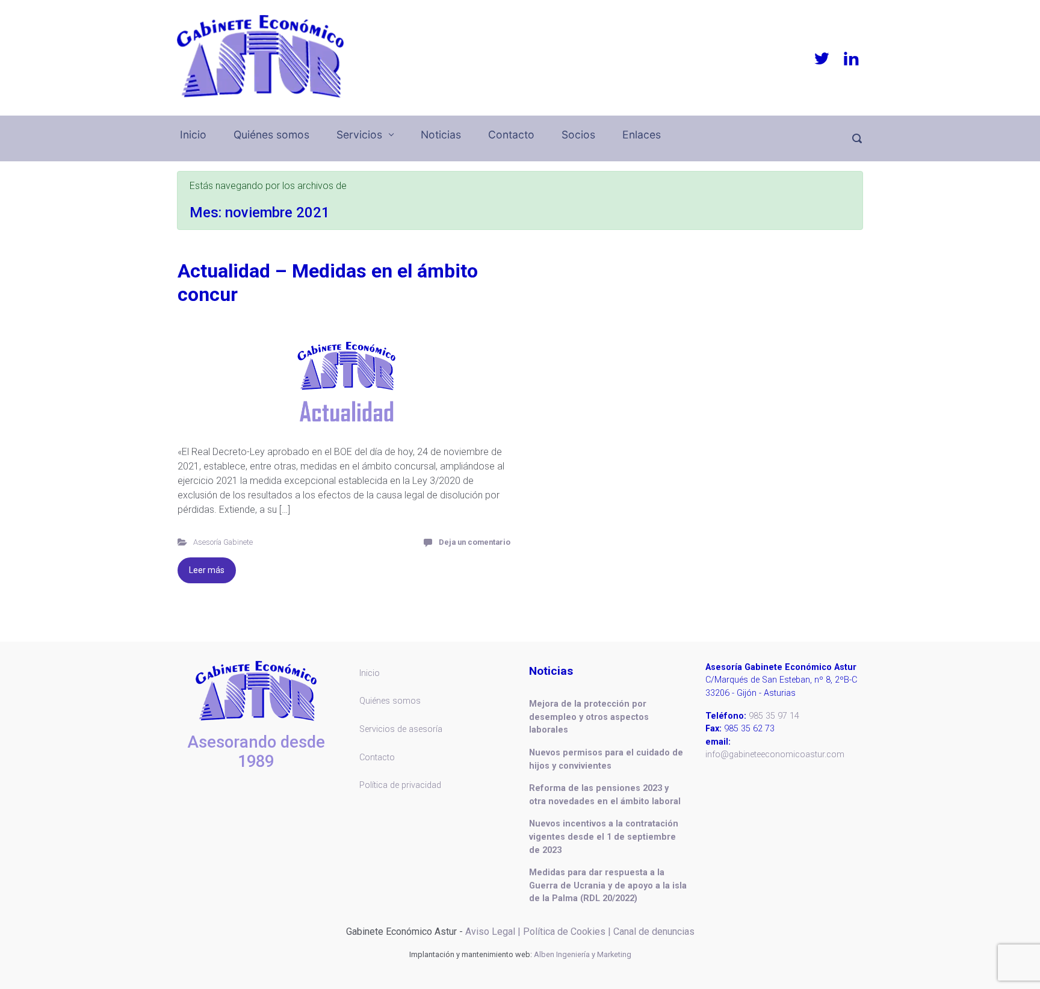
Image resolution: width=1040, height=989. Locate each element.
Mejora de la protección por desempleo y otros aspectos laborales (589, 717)
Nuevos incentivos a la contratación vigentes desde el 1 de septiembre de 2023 (603, 837)
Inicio (193, 134)
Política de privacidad (400, 785)
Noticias (441, 134)
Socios (578, 134)
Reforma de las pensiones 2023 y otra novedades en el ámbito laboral (605, 795)
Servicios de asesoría (400, 729)
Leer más (206, 570)
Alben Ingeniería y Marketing (582, 954)
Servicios (359, 134)
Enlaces (641, 134)
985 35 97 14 (774, 716)
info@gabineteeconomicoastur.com (774, 754)
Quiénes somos (271, 134)
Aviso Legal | (493, 931)
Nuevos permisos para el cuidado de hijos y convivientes (606, 759)
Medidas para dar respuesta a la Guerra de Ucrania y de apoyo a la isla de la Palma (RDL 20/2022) (608, 885)
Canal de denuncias (654, 931)
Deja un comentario (474, 542)
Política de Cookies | (568, 931)
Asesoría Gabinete (223, 542)
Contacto (511, 134)
